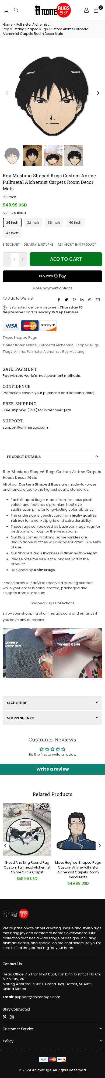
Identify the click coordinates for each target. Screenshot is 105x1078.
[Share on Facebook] (59, 299)
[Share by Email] (98, 299)
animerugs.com (57, 613)
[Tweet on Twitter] (67, 299)
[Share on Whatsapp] (90, 299)
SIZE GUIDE (17, 702)
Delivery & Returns (39, 245)
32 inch (33, 222)
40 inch (75, 222)
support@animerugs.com (31, 996)
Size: (14, 213)
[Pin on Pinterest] (75, 299)
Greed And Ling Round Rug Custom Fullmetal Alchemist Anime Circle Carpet (27, 867)
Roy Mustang (73, 351)
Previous (7, 93)
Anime (31, 345)
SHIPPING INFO (20, 718)
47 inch (12, 233)
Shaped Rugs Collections (53, 603)
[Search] (16, 10)
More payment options (52, 288)
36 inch (54, 222)
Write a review (52, 769)
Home (7, 24)
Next (98, 93)
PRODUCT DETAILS (24, 456)
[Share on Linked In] (82, 299)
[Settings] (86, 10)
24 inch (12, 222)
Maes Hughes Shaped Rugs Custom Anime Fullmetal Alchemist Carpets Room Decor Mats (78, 870)
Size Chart (11, 245)
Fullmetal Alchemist (32, 24)
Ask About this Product (77, 245)
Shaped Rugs (87, 345)
